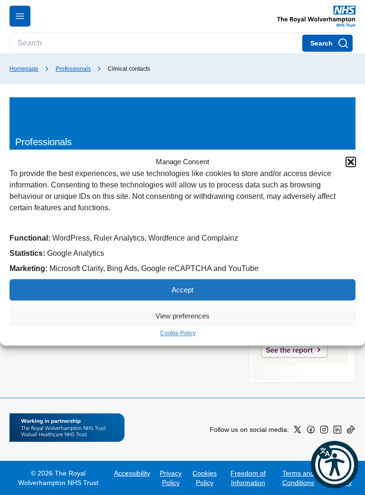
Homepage (24, 68)
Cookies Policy (204, 477)
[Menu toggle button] (20, 16)
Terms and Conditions (298, 477)
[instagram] (324, 431)
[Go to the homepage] (312, 16)
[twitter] (297, 431)
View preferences (182, 316)
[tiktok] (350, 431)
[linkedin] (337, 431)
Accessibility (132, 473)
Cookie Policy (178, 333)
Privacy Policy (171, 477)
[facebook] (311, 431)
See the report (289, 350)
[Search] (327, 43)
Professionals (73, 68)
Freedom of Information (248, 477)
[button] (350, 162)
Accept (182, 290)
